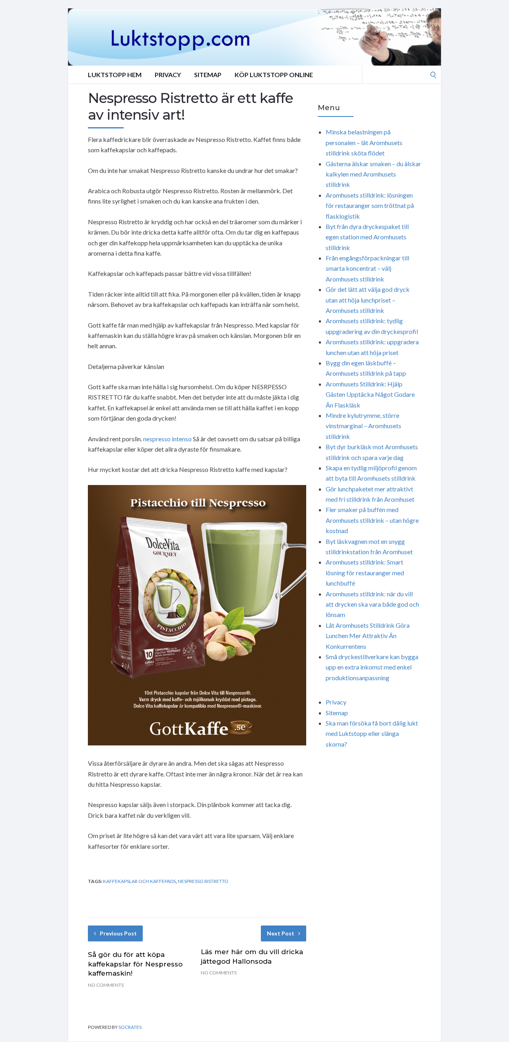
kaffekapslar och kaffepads (139, 881)
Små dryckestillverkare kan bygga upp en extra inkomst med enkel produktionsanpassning (372, 667)
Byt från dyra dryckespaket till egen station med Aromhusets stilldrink (367, 237)
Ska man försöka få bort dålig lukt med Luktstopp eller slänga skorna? (372, 733)
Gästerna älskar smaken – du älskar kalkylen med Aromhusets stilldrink (373, 174)
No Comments (106, 985)
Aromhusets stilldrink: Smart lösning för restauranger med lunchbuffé (365, 572)
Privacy (168, 74)
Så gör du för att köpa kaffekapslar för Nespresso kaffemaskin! (135, 964)
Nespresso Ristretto (203, 881)
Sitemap (207, 74)
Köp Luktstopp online (274, 74)
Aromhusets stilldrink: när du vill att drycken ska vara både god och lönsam (372, 604)
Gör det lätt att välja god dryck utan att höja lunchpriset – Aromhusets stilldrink (368, 299)
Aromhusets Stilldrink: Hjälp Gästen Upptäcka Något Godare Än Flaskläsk (370, 394)
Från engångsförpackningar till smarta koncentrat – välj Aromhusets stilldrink (367, 268)
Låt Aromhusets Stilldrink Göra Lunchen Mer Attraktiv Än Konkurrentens (368, 635)
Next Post (280, 933)
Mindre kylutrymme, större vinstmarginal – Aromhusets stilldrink (363, 425)
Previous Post (118, 933)
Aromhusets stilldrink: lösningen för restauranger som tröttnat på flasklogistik (370, 205)
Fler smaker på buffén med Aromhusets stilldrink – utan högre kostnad (372, 520)
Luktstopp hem (115, 74)
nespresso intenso (167, 438)
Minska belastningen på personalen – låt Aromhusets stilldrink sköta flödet (364, 142)
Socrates (130, 1027)
